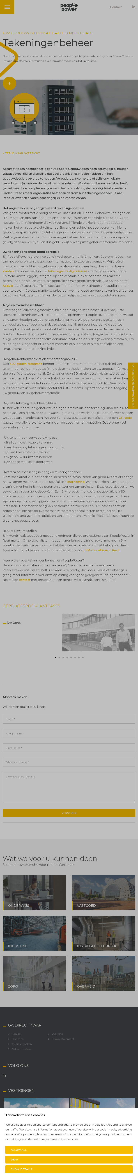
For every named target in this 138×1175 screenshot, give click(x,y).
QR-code (125, 417)
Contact (116, 7)
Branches (17, 1039)
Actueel (16, 1033)
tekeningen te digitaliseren (67, 271)
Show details (21, 1169)
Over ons (57, 1033)
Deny (15, 1159)
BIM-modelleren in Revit (101, 550)
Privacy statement (63, 1039)
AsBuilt (8, 285)
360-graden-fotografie (26, 364)
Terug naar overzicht (22, 153)
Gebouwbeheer (22, 1049)
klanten (8, 271)
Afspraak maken (22, 1044)
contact (24, 580)
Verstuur (69, 813)
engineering (75, 482)
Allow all (19, 1149)
